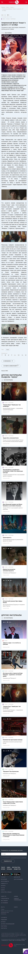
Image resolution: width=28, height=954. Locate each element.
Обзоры (3, 885)
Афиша (16, 896)
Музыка (9, 869)
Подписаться (8, 861)
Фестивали (4, 900)
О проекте (4, 917)
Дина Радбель (8, 32)
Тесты (3, 887)
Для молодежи (18, 879)
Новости (3, 896)
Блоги (3, 890)
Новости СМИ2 (4, 370)
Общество (17, 869)
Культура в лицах (6, 892)
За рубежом (4, 902)
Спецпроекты (5, 898)
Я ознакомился (6, 857)
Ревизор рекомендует (18, 899)
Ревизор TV (4, 883)
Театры (2, 909)
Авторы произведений (6, 924)
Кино (7, 7)
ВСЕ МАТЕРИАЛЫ (8, 380)
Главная (3, 7)
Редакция (4, 919)
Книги (16, 907)
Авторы (3, 921)
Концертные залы (5, 912)
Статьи (11, 7)
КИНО (3, 18)
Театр (3, 867)
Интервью (4, 879)
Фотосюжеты (5, 881)
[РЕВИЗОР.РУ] (14, 2)
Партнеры (4, 926)
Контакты (4, 928)
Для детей (17, 877)
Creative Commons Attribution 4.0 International (13, 940)
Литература (16, 867)
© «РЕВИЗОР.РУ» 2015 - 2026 (19, 945)
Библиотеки (3, 914)
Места (3, 907)
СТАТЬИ (8, 18)
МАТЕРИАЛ (13, 18)
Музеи (3, 869)
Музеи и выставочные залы (6, 910)
